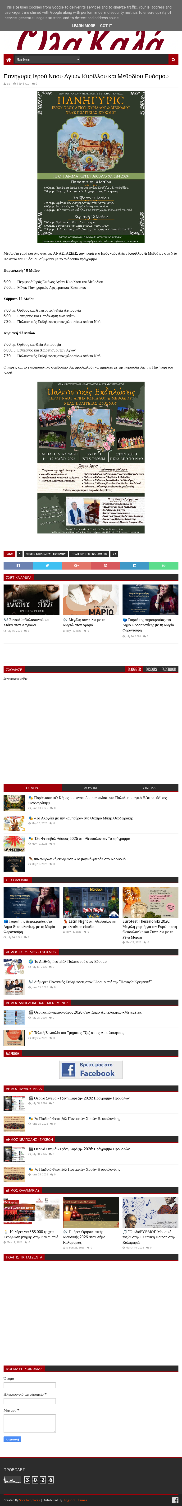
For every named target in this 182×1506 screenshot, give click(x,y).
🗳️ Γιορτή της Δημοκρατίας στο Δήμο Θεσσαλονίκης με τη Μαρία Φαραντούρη (148, 625)
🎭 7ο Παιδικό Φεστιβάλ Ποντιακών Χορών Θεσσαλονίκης (74, 1118)
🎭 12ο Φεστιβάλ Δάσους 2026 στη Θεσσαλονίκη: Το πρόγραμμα (79, 838)
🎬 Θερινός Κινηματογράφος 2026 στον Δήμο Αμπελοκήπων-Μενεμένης (84, 1012)
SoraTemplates (29, 1500)
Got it (106, 25)
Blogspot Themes (75, 1500)
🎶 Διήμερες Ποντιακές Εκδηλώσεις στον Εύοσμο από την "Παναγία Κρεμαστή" (90, 982)
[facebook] (174, 1500)
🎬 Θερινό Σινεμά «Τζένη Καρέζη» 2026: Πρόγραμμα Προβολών (79, 1098)
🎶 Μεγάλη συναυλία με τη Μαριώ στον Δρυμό (84, 622)
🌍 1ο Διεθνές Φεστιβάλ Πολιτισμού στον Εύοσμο (67, 961)
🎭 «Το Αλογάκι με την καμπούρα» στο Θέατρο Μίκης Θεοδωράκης (80, 818)
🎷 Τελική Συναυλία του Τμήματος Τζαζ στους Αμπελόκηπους (76, 1032)
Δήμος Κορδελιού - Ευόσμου (46, 554)
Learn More (83, 25)
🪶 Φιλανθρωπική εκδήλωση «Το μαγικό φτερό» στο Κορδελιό (77, 859)
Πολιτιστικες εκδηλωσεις (89, 554)
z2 (114, 554)
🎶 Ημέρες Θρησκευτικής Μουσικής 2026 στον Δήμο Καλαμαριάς (84, 1237)
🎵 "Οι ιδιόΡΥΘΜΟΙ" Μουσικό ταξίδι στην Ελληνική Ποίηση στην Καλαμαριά (149, 1237)
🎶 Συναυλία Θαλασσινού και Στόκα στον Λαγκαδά (26, 622)
